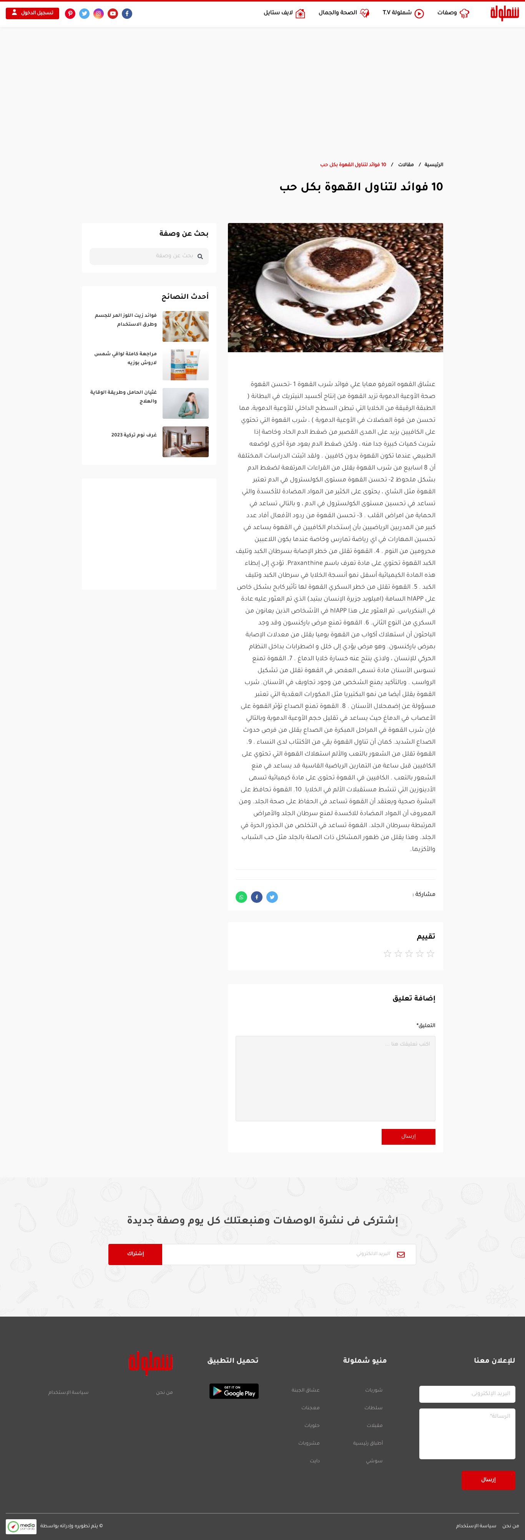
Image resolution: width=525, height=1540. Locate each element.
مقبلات (375, 1426)
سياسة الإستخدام (68, 1393)
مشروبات (309, 1444)
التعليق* (426, 1026)
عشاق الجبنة (306, 1390)
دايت (315, 1461)
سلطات (373, 1408)
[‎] (149, 326)
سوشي (374, 1461)
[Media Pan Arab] (21, 1526)
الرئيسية (434, 165)
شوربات (374, 1390)
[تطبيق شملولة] (220, 1391)
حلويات (312, 1426)
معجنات (310, 1408)
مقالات (405, 165)
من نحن (164, 1393)
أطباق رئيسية (368, 1444)
